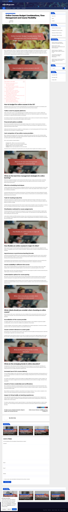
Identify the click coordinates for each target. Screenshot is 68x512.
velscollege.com (8, 5)
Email (4, 468)
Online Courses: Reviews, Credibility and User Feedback (40, 432)
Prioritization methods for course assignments (12, 90)
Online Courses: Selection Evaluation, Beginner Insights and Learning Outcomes (58, 60)
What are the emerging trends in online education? (12, 98)
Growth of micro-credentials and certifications (12, 100)
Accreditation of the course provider (10, 96)
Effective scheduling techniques (10, 88)
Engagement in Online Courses (57, 30)
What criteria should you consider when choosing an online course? (14, 95)
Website (4, 473)
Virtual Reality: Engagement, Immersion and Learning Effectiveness (57, 55)
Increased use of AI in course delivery (11, 99)
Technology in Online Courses (57, 35)
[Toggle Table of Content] (23, 81)
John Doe (11, 20)
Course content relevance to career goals (11, 97)
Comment (5, 443)
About (18, 8)
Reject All (9, 509)
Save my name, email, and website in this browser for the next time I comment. (17, 479)
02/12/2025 (22, 498)
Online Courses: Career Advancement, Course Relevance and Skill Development (58, 46)
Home (14, 8)
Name (4, 462)
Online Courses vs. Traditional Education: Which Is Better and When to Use (58, 51)
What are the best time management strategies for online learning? (14, 87)
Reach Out (8, 8)
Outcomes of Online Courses (57, 32)
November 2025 (54, 77)
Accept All (14, 509)
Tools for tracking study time (9, 89)
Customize (4, 509)
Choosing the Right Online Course (10, 13)
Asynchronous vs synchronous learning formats (12, 92)
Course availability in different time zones (11, 93)
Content (24, 8)
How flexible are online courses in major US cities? (12, 91)
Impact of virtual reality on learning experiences (12, 101)
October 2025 (54, 79)
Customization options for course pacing (11, 94)
